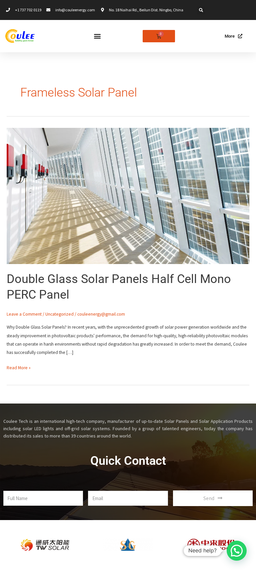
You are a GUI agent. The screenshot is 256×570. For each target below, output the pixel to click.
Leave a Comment (24, 314)
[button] (201, 10)
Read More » (19, 367)
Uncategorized (59, 314)
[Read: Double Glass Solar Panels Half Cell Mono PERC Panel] (128, 195)
